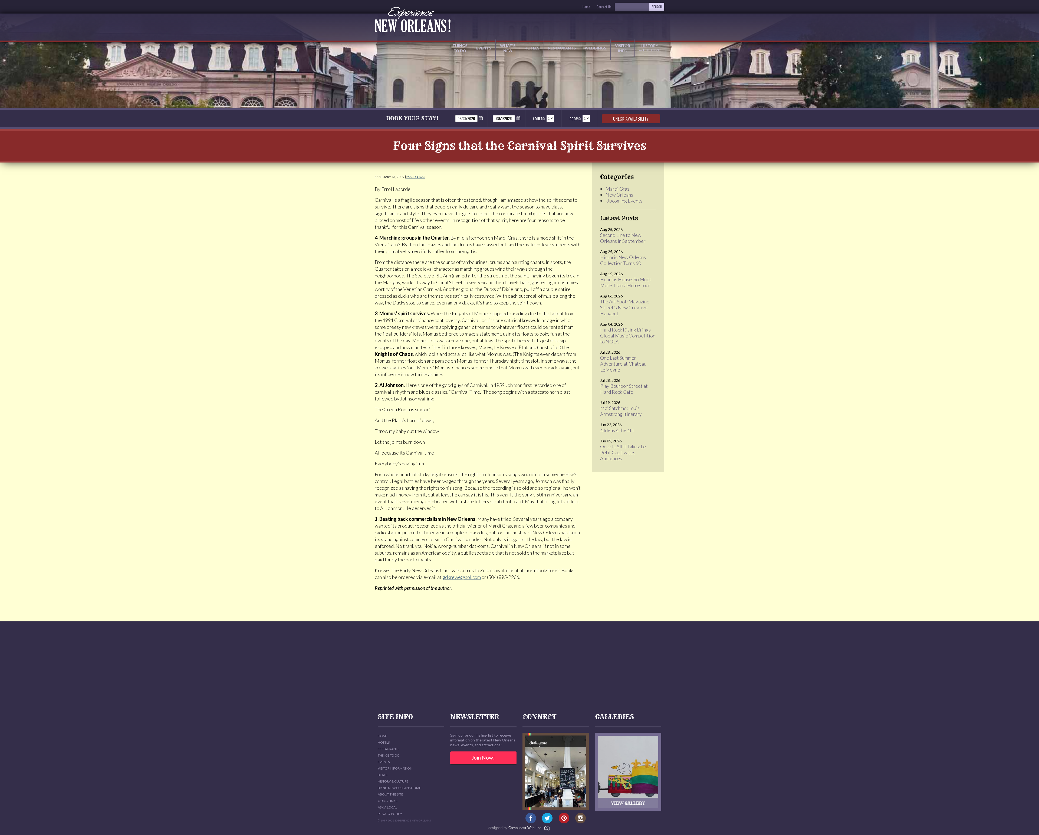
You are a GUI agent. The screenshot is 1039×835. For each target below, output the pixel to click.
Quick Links (387, 801)
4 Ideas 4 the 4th (617, 430)
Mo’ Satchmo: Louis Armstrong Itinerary (621, 411)
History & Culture (649, 47)
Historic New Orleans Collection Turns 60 (623, 260)
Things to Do (459, 48)
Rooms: (575, 118)
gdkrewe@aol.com (461, 577)
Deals (382, 775)
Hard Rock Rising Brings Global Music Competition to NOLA (627, 335)
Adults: (539, 118)
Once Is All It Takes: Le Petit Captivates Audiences (623, 452)
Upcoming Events (624, 201)
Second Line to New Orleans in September (623, 238)
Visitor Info (622, 48)
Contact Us (604, 6)
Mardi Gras (415, 177)
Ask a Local (387, 807)
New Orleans (619, 195)
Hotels (531, 48)
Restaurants (562, 48)
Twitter (547, 818)
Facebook (530, 818)
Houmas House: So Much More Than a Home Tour (625, 282)
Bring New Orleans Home (399, 788)
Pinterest (564, 818)
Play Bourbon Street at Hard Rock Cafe (624, 389)
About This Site (390, 794)
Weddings (595, 48)
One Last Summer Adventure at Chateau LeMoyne (623, 364)
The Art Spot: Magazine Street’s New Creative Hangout (624, 307)
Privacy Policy (390, 814)
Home (586, 6)
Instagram (580, 818)
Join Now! (483, 757)
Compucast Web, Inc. (525, 828)
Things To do (389, 755)
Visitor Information (395, 768)
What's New (507, 48)
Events (483, 48)
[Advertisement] (519, 667)
